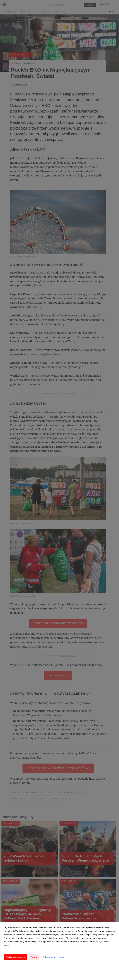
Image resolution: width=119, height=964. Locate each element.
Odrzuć (34, 957)
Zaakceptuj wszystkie (15, 957)
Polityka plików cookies (53, 957)
